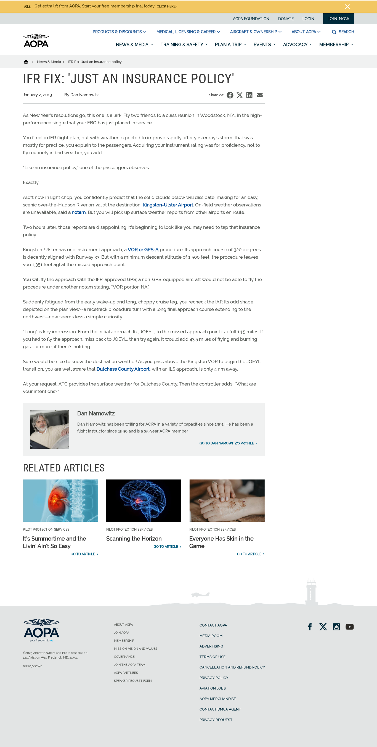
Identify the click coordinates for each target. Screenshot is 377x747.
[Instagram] (338, 627)
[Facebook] (312, 627)
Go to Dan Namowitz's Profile (227, 443)
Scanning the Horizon (134, 538)
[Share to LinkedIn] (249, 95)
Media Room (211, 636)
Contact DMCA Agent (220, 709)
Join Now (339, 19)
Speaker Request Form (133, 681)
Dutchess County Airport (123, 369)
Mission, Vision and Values (135, 649)
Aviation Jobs (213, 688)
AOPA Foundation (251, 19)
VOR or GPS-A (143, 249)
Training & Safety (182, 44)
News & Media (133, 44)
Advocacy (295, 44)
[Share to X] (239, 95)
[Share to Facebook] (230, 95)
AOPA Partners (126, 673)
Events (263, 44)
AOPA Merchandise (218, 699)
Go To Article (83, 554)
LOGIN (308, 19)
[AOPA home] (36, 46)
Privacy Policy (214, 678)
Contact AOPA (213, 625)
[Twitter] (325, 627)
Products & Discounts (117, 32)
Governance (124, 657)
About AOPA (304, 32)
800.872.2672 (32, 666)
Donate (286, 19)
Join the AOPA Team (129, 665)
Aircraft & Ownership (253, 32)
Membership (334, 44)
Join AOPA (121, 633)
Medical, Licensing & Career (186, 32)
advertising (211, 646)
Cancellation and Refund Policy (232, 667)
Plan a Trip (229, 44)
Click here (166, 6)
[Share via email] (259, 95)
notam (79, 212)
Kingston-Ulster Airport (168, 205)
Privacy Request (216, 720)
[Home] (29, 61)
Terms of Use (212, 657)
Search (346, 32)
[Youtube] (349, 627)
